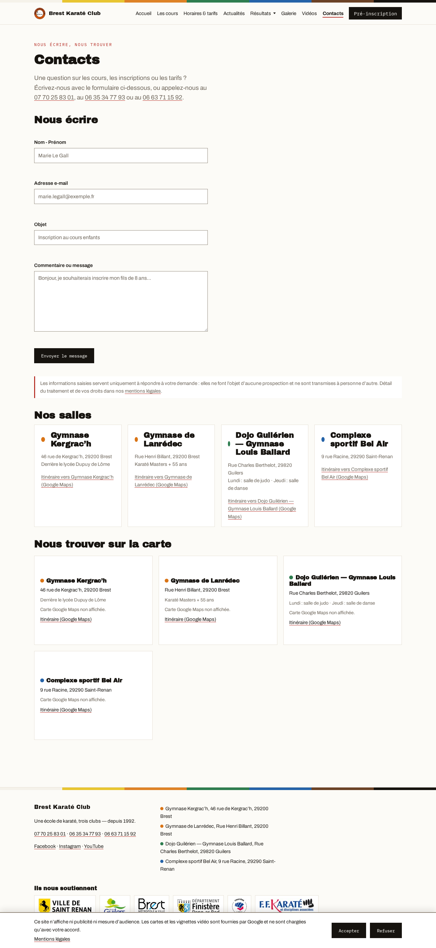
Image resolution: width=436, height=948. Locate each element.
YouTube (93, 846)
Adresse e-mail (51, 183)
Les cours (167, 13)
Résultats (260, 13)
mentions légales (143, 391)
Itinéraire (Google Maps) (66, 619)
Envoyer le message (64, 356)
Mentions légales (52, 939)
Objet (40, 224)
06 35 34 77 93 (105, 97)
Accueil (143, 13)
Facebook (45, 846)
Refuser (386, 931)
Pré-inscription (375, 13)
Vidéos (309, 13)
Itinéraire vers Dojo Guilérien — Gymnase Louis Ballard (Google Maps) (262, 508)
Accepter (349, 931)
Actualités (234, 13)
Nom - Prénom (50, 142)
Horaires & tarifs (201, 13)
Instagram (70, 846)
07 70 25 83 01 (54, 97)
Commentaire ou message (63, 265)
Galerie (288, 13)
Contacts (333, 13)
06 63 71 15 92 (162, 97)
